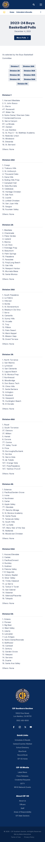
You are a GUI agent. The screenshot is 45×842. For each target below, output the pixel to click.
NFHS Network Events (22, 787)
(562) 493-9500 (22, 720)
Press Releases (22, 776)
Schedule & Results (24, 12)
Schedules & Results (22, 740)
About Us (22, 801)
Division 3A (15, 75)
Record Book (22, 755)
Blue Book (22, 751)
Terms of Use (16, 837)
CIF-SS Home (22, 759)
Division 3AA (29, 71)
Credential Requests (22, 780)
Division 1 (15, 66)
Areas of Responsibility (22, 812)
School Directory (22, 747)
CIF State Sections (22, 816)
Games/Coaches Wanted (22, 744)
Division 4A (15, 79)
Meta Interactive (25, 834)
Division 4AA (29, 75)
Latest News (22, 772)
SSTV (22, 783)
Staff (22, 808)
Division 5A (22, 84)
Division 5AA (29, 79)
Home (12, 12)
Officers (23, 804)
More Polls (21, 38)
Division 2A (15, 71)
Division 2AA (28, 66)
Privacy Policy (29, 837)
